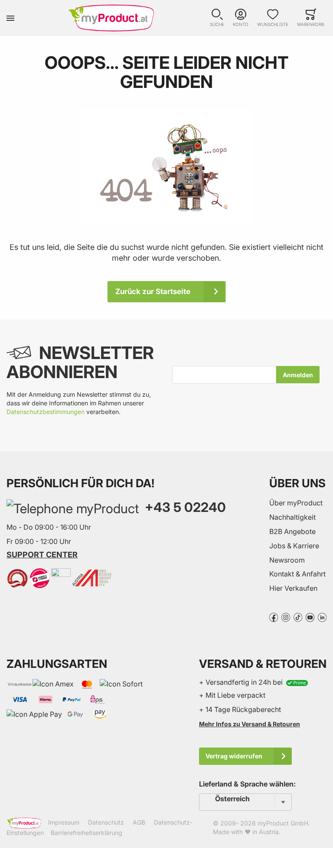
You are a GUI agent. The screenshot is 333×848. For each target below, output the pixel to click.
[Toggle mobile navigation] (10, 18)
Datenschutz (106, 822)
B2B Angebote (292, 531)
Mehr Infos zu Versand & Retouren (249, 724)
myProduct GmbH (283, 823)
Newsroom (287, 560)
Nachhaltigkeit (292, 517)
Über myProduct (296, 502)
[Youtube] (310, 616)
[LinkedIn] (322, 616)
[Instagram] (285, 616)
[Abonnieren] (298, 374)
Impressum (63, 822)
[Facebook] (273, 616)
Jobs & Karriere (294, 545)
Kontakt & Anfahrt (297, 574)
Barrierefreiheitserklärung (86, 832)
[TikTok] (298, 616)
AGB (139, 822)
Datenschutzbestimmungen (46, 411)
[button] (217, 18)
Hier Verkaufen (293, 588)
